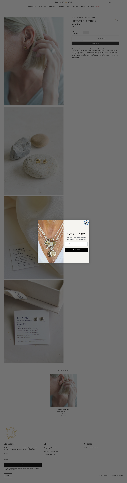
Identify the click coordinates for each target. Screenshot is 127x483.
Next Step (76, 250)
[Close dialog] (86, 222)
